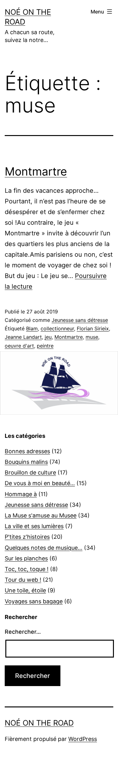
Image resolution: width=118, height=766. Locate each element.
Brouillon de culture (30, 472)
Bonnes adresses (27, 451)
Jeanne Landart (23, 337)
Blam (32, 328)
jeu (48, 337)
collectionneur (57, 328)
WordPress (82, 739)
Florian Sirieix (93, 328)
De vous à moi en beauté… (40, 483)
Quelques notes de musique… (43, 547)
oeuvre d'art (19, 346)
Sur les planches (26, 558)
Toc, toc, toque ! (26, 569)
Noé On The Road (39, 722)
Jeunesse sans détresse (80, 320)
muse (92, 337)
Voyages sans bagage (34, 601)
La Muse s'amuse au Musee (40, 515)
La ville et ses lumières (34, 526)
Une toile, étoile (25, 590)
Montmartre (36, 171)
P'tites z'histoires (27, 536)
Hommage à (21, 494)
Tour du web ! (23, 579)
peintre (45, 346)
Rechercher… (23, 631)
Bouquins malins (26, 462)
